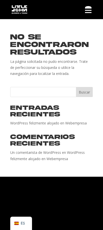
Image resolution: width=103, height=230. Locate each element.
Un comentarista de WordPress (35, 152)
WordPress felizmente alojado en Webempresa (48, 123)
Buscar (84, 92)
